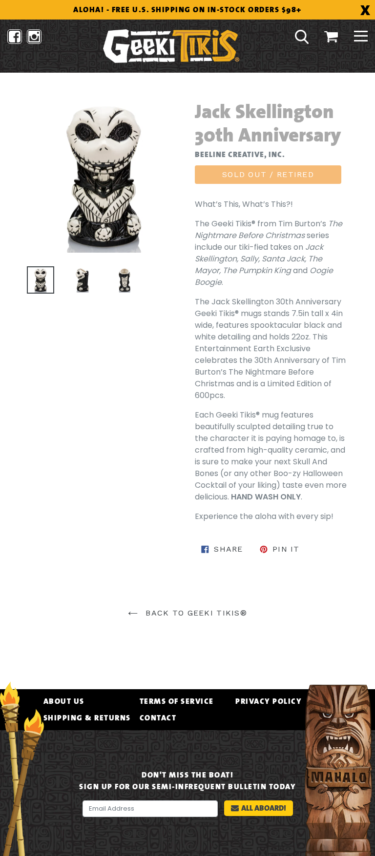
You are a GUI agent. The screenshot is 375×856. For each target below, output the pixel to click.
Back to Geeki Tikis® (195, 612)
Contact (158, 718)
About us (63, 701)
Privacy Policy (268, 701)
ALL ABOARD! (263, 808)
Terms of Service (177, 701)
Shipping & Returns (87, 718)
